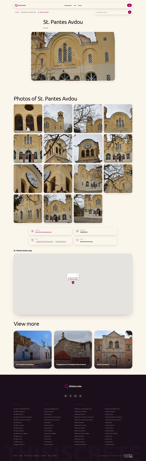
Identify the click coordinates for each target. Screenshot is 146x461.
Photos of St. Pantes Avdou (45, 98)
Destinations (68, 5)
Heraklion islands (18, 428)
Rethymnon (79, 404)
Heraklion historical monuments (22, 419)
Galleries (43, 455)
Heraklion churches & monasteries (44, 241)
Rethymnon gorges (80, 441)
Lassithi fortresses (110, 444)
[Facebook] (70, 396)
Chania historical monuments (52, 419)
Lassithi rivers (108, 436)
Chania (46, 404)
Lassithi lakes (108, 422)
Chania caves (47, 439)
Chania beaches (48, 430)
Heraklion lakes (18, 422)
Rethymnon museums (80, 425)
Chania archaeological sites (51, 409)
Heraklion (17, 404)
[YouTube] (75, 396)
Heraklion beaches (19, 430)
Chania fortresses (49, 444)
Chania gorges (48, 441)
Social (80, 5)
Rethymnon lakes (79, 422)
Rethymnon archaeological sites (83, 409)
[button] (73, 282)
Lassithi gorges (109, 441)
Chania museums (48, 425)
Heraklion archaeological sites (22, 409)
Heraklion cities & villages (20, 433)
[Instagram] (66, 396)
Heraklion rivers (18, 436)
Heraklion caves (18, 439)
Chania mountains (49, 411)
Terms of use (27, 455)
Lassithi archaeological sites (112, 409)
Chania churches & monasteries (52, 417)
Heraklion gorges (18, 441)
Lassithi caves (108, 439)
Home (17, 12)
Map (49, 455)
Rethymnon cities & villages (82, 433)
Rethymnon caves (79, 439)
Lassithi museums (110, 425)
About (21, 455)
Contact (54, 455)
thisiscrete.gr (106, 455)
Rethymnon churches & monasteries (84, 417)
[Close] (77, 275)
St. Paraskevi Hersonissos (25, 364)
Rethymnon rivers (79, 436)
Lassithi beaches (109, 430)
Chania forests (48, 414)
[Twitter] (80, 396)
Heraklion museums (19, 425)
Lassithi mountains (110, 411)
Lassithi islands (109, 428)
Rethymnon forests (80, 414)
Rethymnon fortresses (81, 444)
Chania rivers (47, 436)
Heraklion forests (18, 414)
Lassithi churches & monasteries (113, 417)
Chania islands (48, 428)
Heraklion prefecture (61, 241)
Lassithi (108, 404)
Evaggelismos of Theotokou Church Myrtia (71, 364)
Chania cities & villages (50, 433)
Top (75, 5)
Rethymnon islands (80, 428)
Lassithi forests (109, 414)
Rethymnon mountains (81, 411)
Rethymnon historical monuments (84, 419)
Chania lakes (47, 422)
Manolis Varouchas (86, 241)
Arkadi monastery (103, 364)
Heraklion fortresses (19, 444)
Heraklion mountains (19, 411)
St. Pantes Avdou (73, 279)
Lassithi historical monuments (113, 419)
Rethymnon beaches (80, 430)
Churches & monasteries (28, 12)
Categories (36, 455)
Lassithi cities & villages (111, 433)
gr (129, 5)
